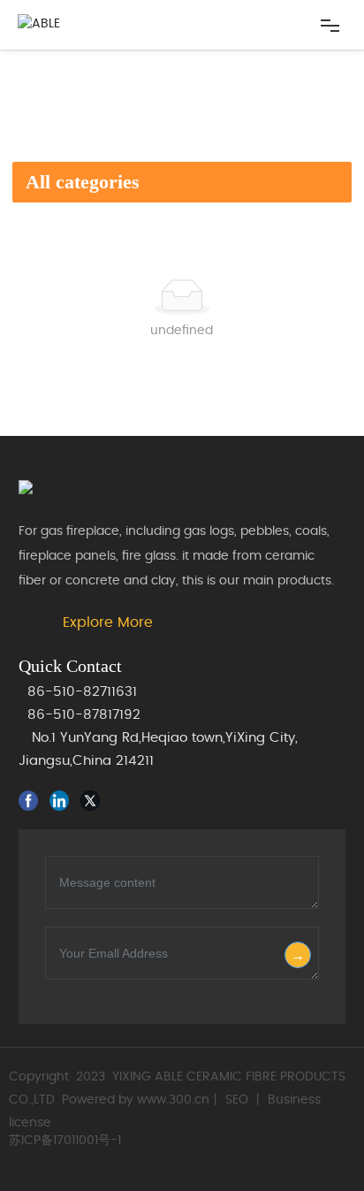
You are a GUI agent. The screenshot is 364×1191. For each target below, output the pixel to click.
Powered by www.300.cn (135, 1100)
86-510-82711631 (82, 692)
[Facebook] (32, 800)
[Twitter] (93, 800)
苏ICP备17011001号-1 (65, 1140)
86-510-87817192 (83, 714)
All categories (83, 182)
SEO (236, 1100)
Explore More (108, 622)
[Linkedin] (62, 800)
